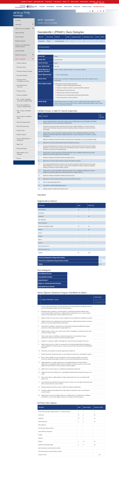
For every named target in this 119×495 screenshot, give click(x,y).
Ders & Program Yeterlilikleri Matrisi (24, 117)
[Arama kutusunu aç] (90, 11)
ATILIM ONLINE (50, 2)
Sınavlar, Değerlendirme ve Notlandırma (24, 139)
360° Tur (84, 3)
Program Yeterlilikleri (22, 95)
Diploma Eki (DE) (19, 32)
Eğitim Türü (20, 144)
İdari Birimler (43, 7)
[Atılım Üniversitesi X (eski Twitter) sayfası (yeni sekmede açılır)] (79, 11)
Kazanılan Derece (21, 67)
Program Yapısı (21, 130)
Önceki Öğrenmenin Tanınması (22, 86)
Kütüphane (100, 2)
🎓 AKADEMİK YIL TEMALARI (24, 2)
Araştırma (53, 7)
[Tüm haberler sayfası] (100, 11)
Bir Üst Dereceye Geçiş (23, 126)
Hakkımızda (18, 24)
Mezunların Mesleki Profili (23, 122)
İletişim (94, 3)
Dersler (19, 158)
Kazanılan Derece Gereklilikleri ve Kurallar (23, 80)
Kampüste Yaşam (84, 7)
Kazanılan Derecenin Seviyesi (24, 71)
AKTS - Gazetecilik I (20, 59)
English (101, 3)
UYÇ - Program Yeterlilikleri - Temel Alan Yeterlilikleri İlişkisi (24, 100)
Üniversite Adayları (98, 7)
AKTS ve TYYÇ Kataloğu (50, 23)
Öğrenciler (73, 7)
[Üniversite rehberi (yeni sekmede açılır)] (93, 11)
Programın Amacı (21, 91)
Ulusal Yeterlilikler (19, 51)
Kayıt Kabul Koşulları (22, 75)
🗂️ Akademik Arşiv (39, 2)
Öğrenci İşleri (63, 7)
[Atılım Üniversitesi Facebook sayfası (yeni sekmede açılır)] (77, 11)
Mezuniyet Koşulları (22, 148)
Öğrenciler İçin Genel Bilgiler (22, 28)
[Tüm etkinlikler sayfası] (104, 11)
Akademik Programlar (20, 55)
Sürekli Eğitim (80, 2)
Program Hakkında (22, 63)
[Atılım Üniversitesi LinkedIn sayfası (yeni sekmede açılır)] (81, 11)
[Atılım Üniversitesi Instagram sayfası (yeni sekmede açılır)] (83, 11)
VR (89, 3)
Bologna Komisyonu (20, 41)
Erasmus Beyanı (19, 37)
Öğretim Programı (21, 134)
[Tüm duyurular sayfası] (98, 11)
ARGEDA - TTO (70, 2)
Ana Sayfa (40, 23)
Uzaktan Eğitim (90, 2)
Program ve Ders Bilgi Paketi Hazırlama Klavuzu (22, 45)
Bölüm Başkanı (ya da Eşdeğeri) (22, 153)
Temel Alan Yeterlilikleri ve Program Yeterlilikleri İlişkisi (24, 105)
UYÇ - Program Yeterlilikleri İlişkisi (24, 111)
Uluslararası (60, 2)
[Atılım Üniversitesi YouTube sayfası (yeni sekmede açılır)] (85, 11)
